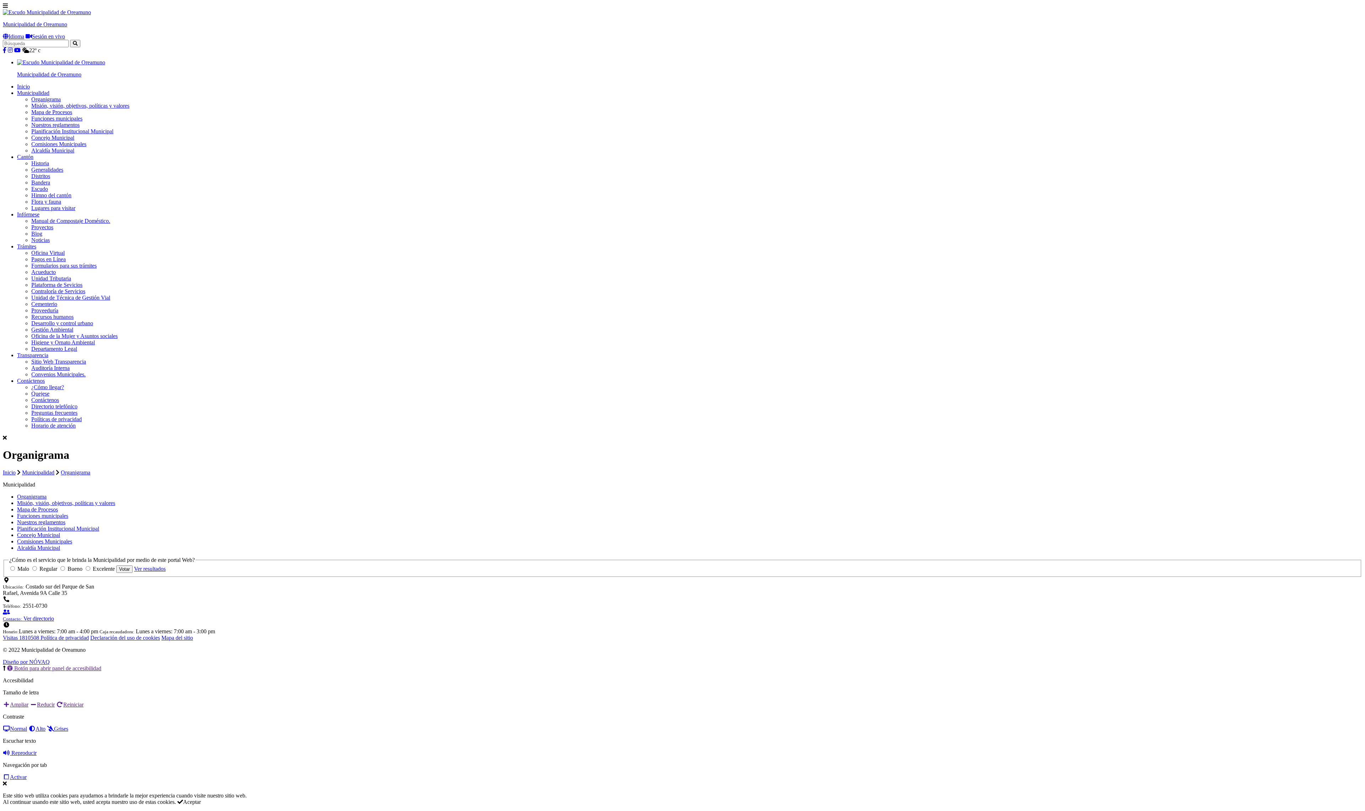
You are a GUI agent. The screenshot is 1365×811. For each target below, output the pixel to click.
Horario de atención (53, 426)
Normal (18, 729)
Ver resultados (150, 569)
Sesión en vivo (48, 36)
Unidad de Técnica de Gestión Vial (70, 298)
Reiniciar (73, 705)
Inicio (23, 87)
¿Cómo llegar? (47, 387)
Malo (23, 569)
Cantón (25, 157)
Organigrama (46, 99)
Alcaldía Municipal (52, 150)
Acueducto (43, 272)
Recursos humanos (52, 317)
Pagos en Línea (48, 259)
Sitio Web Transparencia (58, 362)
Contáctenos (31, 381)
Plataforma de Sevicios (56, 285)
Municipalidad (33, 93)
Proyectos (42, 227)
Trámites (26, 246)
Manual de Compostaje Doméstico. (70, 221)
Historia (40, 163)
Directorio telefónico (54, 406)
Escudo (39, 189)
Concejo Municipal (52, 138)
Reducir (46, 705)
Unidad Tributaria (51, 278)
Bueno (75, 569)
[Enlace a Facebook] (4, 50)
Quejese (40, 394)
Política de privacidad (65, 638)
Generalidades (47, 170)
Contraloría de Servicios (58, 291)
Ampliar (19, 705)
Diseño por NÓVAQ (26, 662)
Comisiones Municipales (58, 144)
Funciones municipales (56, 119)
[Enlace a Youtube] (17, 50)
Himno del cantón (51, 195)
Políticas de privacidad (56, 419)
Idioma (16, 36)
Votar (124, 569)
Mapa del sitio (177, 638)
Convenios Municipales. (58, 374)
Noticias (40, 240)
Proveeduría (44, 310)
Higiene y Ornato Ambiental (63, 342)
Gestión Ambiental (52, 330)
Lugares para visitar (53, 208)
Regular (48, 569)
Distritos (40, 176)
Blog (36, 234)
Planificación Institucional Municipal (72, 131)
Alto (41, 729)
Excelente (103, 569)
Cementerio (44, 304)
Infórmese (28, 214)
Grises (61, 729)
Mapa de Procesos (51, 112)
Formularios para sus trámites (64, 266)
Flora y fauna (46, 202)
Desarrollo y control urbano (62, 323)
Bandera (40, 182)
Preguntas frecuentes (54, 413)
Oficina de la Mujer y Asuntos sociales (74, 336)
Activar (18, 777)
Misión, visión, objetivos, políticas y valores (80, 106)
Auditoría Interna (50, 368)
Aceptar (192, 802)
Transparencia (32, 355)
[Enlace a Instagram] (10, 50)
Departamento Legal (54, 349)
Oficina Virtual (48, 253)
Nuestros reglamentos (55, 125)
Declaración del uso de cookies (125, 638)
